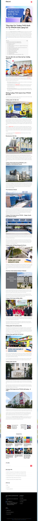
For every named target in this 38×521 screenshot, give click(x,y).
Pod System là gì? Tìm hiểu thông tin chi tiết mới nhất (18, 445)
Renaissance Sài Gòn (11, 44)
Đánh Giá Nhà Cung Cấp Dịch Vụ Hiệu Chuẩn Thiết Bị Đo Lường (16, 473)
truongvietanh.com (18, 132)
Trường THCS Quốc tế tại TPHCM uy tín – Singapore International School (18, 45)
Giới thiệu (21, 498)
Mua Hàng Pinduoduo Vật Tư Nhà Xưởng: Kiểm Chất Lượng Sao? (16, 475)
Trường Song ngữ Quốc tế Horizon (13, 52)
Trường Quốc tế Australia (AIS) (12, 51)
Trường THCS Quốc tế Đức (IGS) (12, 50)
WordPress (19, 519)
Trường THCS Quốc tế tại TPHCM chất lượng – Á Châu (16, 54)
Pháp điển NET (9, 514)
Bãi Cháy (28, 77)
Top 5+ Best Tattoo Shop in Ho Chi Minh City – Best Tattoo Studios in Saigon (27, 457)
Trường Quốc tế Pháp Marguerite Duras (13, 48)
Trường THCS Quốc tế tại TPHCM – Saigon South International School (17, 47)
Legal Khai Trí (9, 510)
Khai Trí (7, 37)
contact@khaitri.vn (9, 501)
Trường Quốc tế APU (11, 53)
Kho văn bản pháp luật (10, 512)
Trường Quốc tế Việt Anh (11, 43)
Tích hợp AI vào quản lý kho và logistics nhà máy (14, 479)
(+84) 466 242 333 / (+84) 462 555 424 (12, 499)
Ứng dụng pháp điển (10, 488)
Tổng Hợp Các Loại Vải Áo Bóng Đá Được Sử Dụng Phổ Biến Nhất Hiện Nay (10, 457)
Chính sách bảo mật (23, 519)
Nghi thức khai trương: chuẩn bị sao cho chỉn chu (14, 477)
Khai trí (8, 2)
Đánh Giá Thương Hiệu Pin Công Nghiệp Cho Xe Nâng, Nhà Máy (16, 472)
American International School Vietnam (13, 49)
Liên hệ (21, 503)
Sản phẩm (8, 487)
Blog (7, 485)
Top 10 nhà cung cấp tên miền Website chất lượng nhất (27, 445)
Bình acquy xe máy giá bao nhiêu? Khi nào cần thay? (19, 456)
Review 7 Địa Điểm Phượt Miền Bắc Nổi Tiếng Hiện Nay (9, 445)
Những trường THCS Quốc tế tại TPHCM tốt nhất (14, 42)
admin (18, 29)
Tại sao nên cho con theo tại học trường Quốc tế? (14, 41)
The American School (11, 46)
